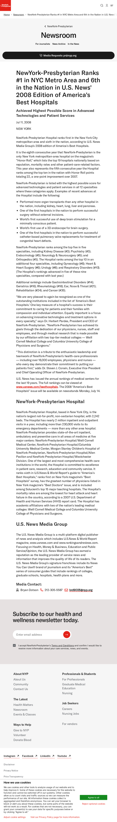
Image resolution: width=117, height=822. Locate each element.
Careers (67, 709)
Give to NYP (21, 730)
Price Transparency (13, 776)
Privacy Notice (11, 770)
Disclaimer (9, 764)
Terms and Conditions (62, 645)
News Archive (58, 43)
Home (7, 14)
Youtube (64, 756)
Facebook (30, 756)
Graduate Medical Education (73, 686)
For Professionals (73, 679)
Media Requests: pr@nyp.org (59, 55)
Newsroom (18, 14)
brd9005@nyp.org (80, 590)
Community (20, 684)
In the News (73, 43)
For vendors (69, 724)
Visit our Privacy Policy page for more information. (55, 817)
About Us (19, 679)
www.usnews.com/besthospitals (37, 387)
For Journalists (42, 43)
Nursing (67, 693)
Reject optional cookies (93, 803)
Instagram (12, 756)
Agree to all (93, 797)
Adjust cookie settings (15, 817)
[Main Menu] (111, 5)
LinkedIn (47, 756)
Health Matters (23, 705)
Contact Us (20, 689)
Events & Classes (24, 714)
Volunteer (19, 735)
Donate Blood (22, 740)
